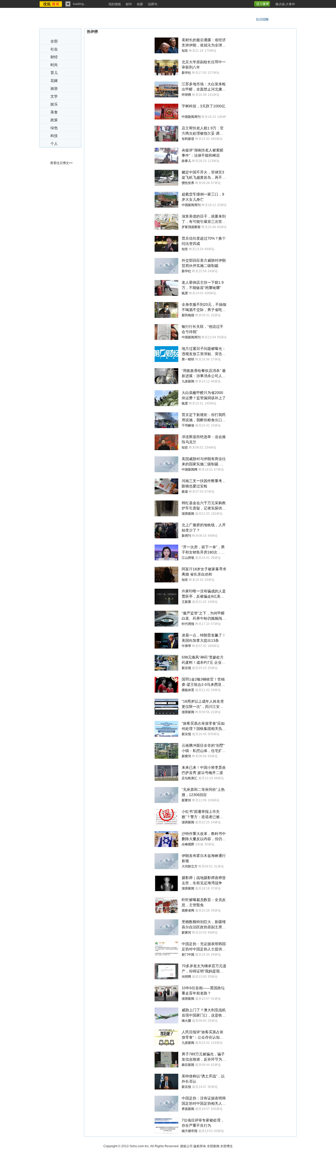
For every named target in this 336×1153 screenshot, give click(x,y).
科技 (54, 136)
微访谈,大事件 (285, 4)
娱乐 (54, 104)
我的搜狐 (114, 4)
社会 (54, 49)
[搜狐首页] (51, 4)
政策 (54, 120)
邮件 (129, 4)
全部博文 (226, 1146)
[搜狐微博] (272, 2)
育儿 (54, 73)
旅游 (54, 89)
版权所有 (199, 1146)
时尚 (54, 65)
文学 (54, 96)
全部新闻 (213, 1146)
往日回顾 (262, 19)
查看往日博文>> (61, 163)
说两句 (152, 4)
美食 (54, 112)
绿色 (54, 128)
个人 (54, 144)
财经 (54, 57)
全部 (54, 41)
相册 (140, 4)
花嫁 (54, 81)
